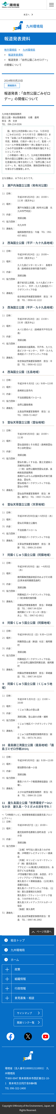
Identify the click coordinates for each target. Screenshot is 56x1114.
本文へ (26, 14)
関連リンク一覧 (25, 1022)
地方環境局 (10, 50)
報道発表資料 (15, 55)
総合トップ (18, 940)
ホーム (15, 960)
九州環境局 (29, 50)
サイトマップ (24, 1013)
